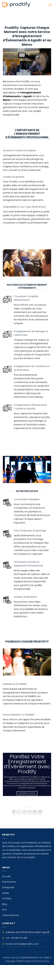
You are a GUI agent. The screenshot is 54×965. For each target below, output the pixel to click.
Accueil (6, 876)
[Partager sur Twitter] (24, 812)
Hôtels (5, 893)
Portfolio (7, 898)
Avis (4, 909)
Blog (4, 904)
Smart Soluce (42, 961)
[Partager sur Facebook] (19, 812)
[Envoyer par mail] (29, 812)
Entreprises (8, 887)
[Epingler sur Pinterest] (34, 812)
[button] (50, 5)
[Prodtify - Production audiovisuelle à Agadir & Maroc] (16, 5)
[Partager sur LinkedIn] (40, 812)
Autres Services (10, 915)
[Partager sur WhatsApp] (14, 812)
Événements (9, 881)
